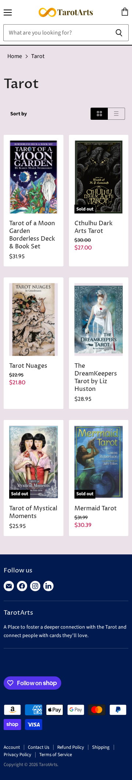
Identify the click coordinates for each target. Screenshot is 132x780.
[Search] (119, 32)
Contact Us (38, 747)
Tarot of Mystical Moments (33, 512)
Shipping (101, 747)
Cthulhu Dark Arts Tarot (93, 227)
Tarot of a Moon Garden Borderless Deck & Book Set (32, 235)
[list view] (116, 114)
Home (14, 56)
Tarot (37, 56)
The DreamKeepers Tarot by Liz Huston (95, 377)
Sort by (18, 114)
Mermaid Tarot (95, 509)
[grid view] (99, 114)
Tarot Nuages (28, 366)
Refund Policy (70, 747)
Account (12, 747)
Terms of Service (55, 754)
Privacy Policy (17, 754)
